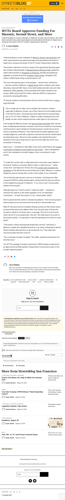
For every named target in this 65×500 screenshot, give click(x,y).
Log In (53, 3)
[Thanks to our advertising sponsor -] (32, 19)
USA (17, 8)
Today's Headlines (7, 418)
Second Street (51, 58)
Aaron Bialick (13, 46)
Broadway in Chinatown (30, 73)
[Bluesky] (34, 480)
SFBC (33, 282)
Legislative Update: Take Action (14, 406)
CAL (12, 8)
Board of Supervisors (46, 280)
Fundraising (20, 375)
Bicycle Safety (32, 280)
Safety (3, 432)
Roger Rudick (10, 397)
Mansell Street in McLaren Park (38, 70)
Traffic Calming (49, 282)
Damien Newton (11, 383)
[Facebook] (30, 480)
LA (20, 8)
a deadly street (32, 85)
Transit (4, 389)
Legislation (20, 403)
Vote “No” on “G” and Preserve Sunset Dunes (20, 435)
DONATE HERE (5, 8)
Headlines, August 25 (10, 420)
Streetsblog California (9, 375)
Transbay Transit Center (35, 75)
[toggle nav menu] (62, 3)
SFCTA (39, 282)
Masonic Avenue (39, 58)
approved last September (41, 124)
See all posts (7, 449)
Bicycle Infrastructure (8, 28)
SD (24, 8)
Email (19, 308)
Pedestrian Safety (24, 282)
